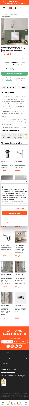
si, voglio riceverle (20, 341)
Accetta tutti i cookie (14, 213)
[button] (26, 403)
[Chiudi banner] (26, 181)
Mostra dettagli (19, 208)
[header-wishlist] (25, 9)
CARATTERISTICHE (9, 87)
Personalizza (13, 218)
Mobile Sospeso (5, 16)
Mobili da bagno (14, 14)
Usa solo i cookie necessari (14, 222)
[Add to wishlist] (13, 69)
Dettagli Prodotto (8, 92)
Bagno (6, 14)
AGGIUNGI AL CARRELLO (14, 73)
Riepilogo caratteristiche (10, 130)
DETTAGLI (23, 87)
